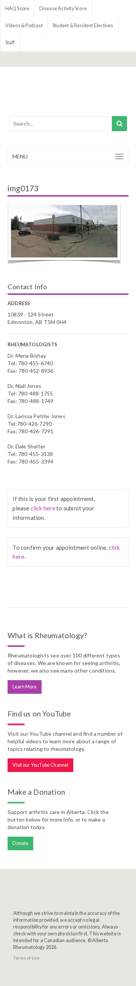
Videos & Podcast (24, 25)
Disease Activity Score (63, 8)
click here (43, 508)
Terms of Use (26, 957)
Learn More (24, 687)
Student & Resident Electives (83, 25)
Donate (20, 843)
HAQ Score (17, 8)
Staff (10, 42)
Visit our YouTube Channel (40, 765)
